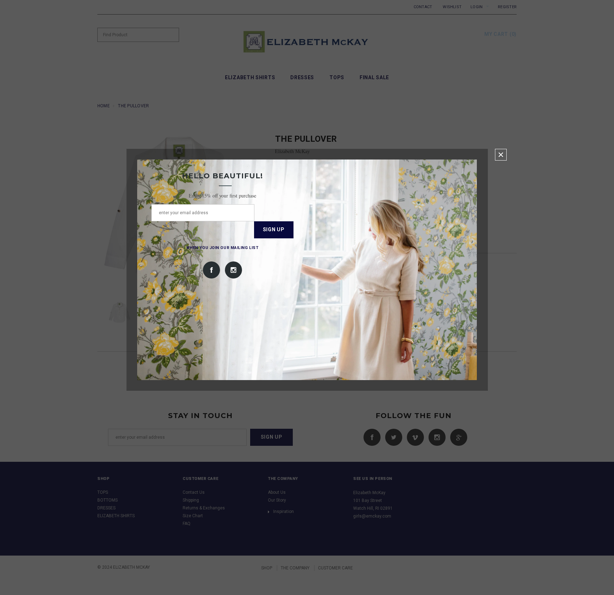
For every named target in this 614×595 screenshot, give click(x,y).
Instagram (233, 269)
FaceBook (211, 269)
